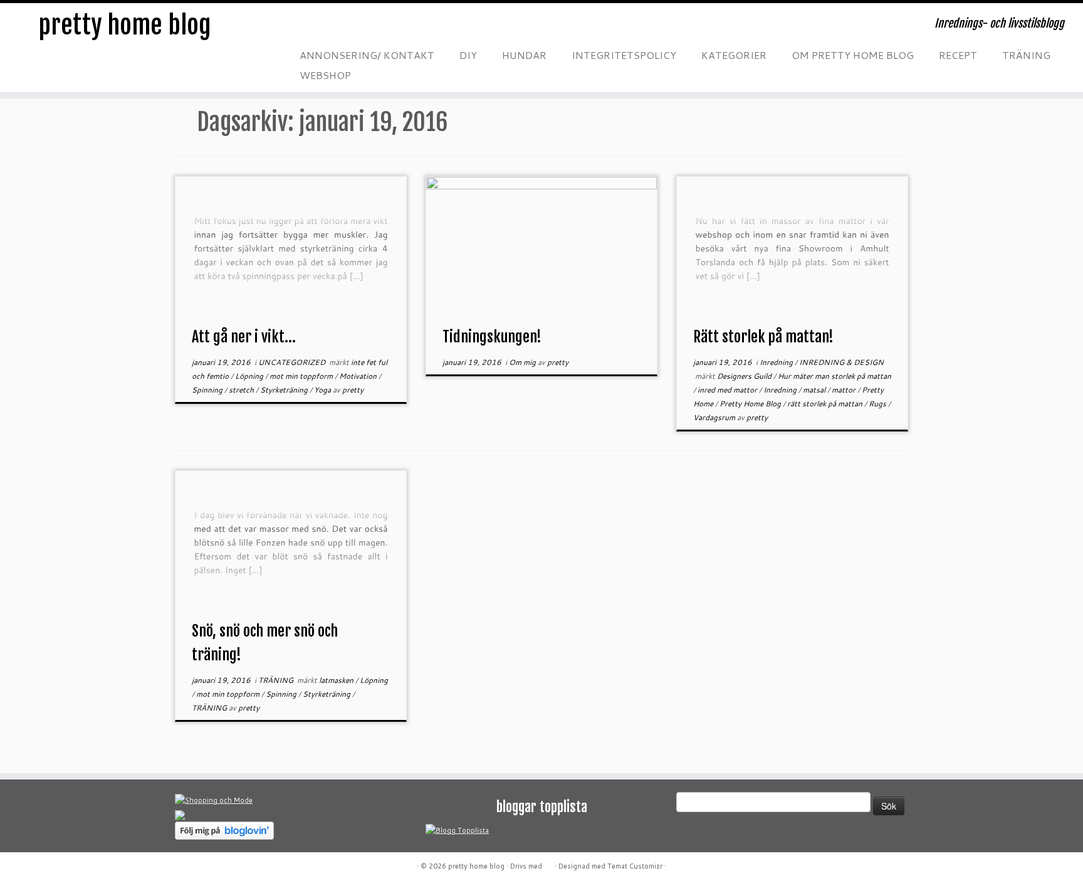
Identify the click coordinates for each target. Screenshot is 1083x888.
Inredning (777, 362)
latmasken (337, 680)
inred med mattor (728, 389)
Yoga (323, 389)
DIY (468, 55)
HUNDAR (524, 55)
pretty (353, 389)
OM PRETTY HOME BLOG (853, 55)
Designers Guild (745, 376)
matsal (815, 389)
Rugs (878, 403)
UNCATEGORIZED (292, 362)
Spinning (208, 389)
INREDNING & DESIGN (841, 362)
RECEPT (958, 55)
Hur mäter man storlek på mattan (834, 376)
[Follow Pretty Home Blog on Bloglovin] (224, 830)
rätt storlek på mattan (825, 403)
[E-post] (327, 28)
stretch (242, 389)
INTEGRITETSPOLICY (624, 55)
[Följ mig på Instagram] (377, 28)
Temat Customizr (634, 866)
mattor (844, 389)
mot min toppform (302, 376)
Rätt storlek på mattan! (763, 336)
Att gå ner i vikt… (244, 336)
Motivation (359, 376)
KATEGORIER (733, 55)
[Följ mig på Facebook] (352, 28)
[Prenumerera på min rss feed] (302, 28)
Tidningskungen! (492, 336)
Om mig (523, 362)
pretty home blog (125, 25)
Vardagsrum (715, 417)
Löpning (250, 376)
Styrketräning (285, 389)
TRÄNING (1026, 55)
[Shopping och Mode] (214, 800)
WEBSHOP (325, 75)
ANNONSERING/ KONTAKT (367, 55)
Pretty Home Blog (751, 403)
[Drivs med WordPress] (548, 863)
